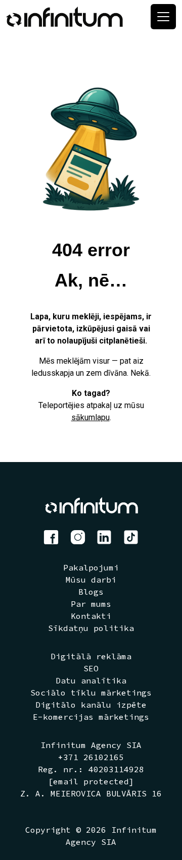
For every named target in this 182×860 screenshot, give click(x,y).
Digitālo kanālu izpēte (91, 705)
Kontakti (91, 616)
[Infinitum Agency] (64, 16)
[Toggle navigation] (163, 16)
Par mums (91, 604)
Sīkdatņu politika (91, 628)
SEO (91, 668)
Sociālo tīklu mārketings (91, 692)
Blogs (91, 592)
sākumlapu (90, 417)
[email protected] (91, 781)
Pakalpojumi (91, 567)
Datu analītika (91, 680)
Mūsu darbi (91, 580)
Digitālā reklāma (91, 656)
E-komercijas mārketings (91, 717)
